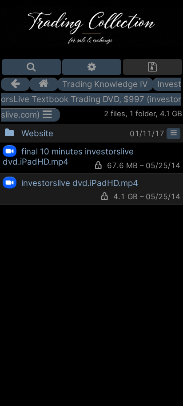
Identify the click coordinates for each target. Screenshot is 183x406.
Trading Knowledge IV (105, 84)
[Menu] (173, 133)
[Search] (31, 67)
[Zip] (152, 67)
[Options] (91, 67)
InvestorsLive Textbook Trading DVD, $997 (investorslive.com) (91, 99)
